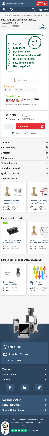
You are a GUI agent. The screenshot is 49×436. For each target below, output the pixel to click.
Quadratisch (8, 90)
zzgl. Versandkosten (12, 119)
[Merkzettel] (11, 9)
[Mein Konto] (4, 9)
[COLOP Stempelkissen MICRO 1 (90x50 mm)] (12, 231)
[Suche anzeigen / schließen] (33, 9)
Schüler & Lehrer (20, 90)
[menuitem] (43, 9)
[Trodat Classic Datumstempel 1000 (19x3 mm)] (12, 272)
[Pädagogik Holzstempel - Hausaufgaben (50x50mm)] (12, 191)
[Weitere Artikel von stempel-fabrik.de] (43, 26)
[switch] (5, 432)
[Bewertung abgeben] (9, 86)
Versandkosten (11, 422)
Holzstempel (32, 90)
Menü (45, 10)
